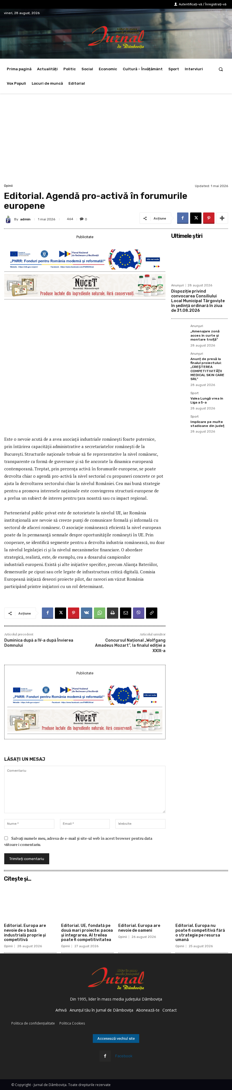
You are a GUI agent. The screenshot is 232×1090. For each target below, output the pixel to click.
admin (25, 219)
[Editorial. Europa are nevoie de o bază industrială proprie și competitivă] (30, 902)
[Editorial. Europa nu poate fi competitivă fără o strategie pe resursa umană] (201, 902)
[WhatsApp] (99, 613)
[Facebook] (182, 218)
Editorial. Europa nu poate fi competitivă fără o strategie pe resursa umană (200, 932)
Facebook (123, 1056)
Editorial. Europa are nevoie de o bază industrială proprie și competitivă (25, 932)
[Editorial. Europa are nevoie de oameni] (144, 902)
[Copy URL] (151, 613)
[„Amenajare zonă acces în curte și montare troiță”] (179, 332)
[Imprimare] (112, 613)
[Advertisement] (116, 139)
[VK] (86, 613)
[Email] (125, 613)
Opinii (8, 185)
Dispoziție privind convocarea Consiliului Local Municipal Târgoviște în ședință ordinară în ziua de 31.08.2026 (198, 301)
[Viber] (138, 613)
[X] (195, 218)
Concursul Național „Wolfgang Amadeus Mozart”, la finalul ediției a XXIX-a (130, 645)
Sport (194, 393)
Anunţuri (177, 285)
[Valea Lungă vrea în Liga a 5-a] (179, 399)
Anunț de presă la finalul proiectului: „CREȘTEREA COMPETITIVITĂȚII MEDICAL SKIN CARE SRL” (207, 369)
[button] (221, 69)
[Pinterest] (208, 218)
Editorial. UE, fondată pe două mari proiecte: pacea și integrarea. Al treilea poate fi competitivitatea (87, 932)
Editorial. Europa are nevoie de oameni (139, 928)
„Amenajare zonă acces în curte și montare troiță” (205, 335)
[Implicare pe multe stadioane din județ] (179, 423)
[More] (222, 218)
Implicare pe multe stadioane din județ (207, 424)
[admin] (9, 219)
